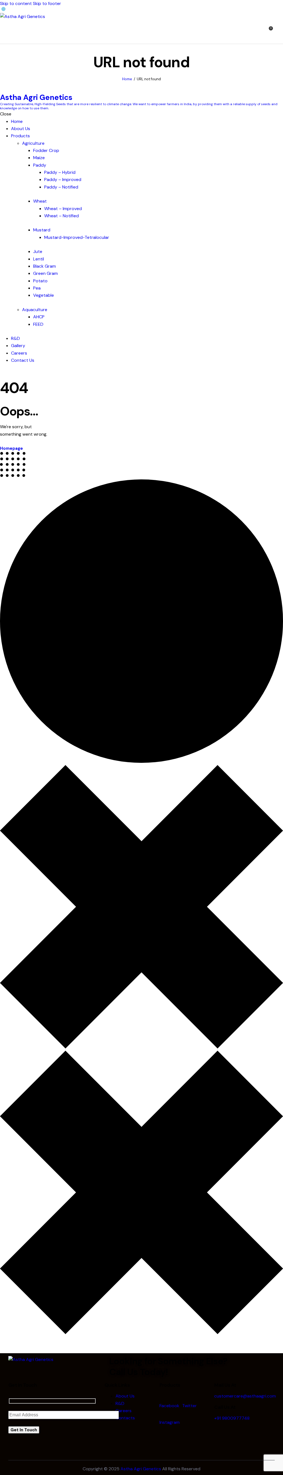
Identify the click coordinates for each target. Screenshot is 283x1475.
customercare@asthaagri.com (245, 1396)
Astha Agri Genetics (140, 1469)
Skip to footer (47, 3)
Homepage (11, 448)
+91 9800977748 (232, 1418)
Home (127, 79)
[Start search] (279, 31)
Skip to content (16, 3)
